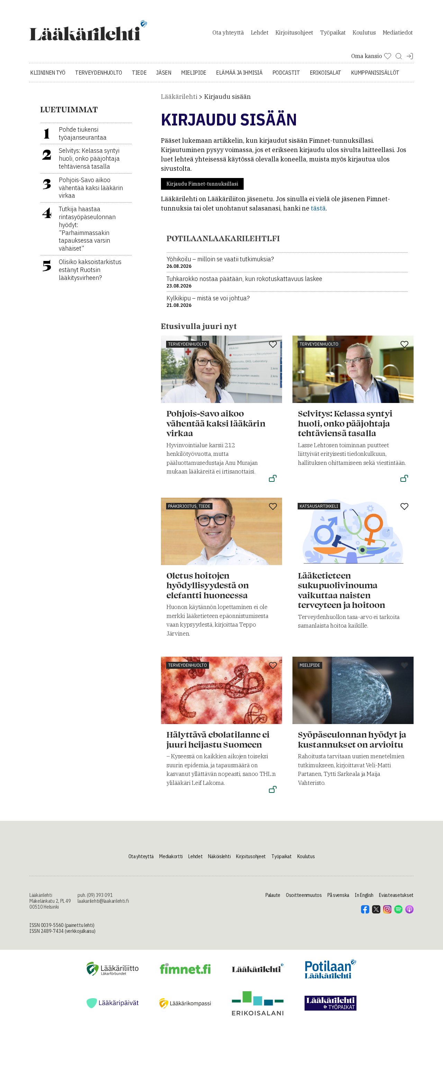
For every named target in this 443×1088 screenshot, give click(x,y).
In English (364, 895)
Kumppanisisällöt (375, 72)
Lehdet (260, 32)
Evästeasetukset (396, 895)
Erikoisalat (325, 72)
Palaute (272, 895)
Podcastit (286, 72)
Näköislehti (219, 856)
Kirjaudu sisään (227, 97)
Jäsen (163, 72)
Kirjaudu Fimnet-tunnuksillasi (202, 184)
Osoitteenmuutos (304, 895)
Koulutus (364, 32)
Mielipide (193, 72)
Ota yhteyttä (228, 32)
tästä (318, 208)
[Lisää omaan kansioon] (273, 345)
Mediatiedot (398, 32)
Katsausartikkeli (319, 506)
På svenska (338, 895)
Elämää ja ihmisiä (239, 72)
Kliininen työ (47, 72)
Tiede (139, 72)
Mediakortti (171, 856)
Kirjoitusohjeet (294, 32)
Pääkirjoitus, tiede (189, 506)
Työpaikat (333, 32)
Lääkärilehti (179, 97)
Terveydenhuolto (98, 72)
